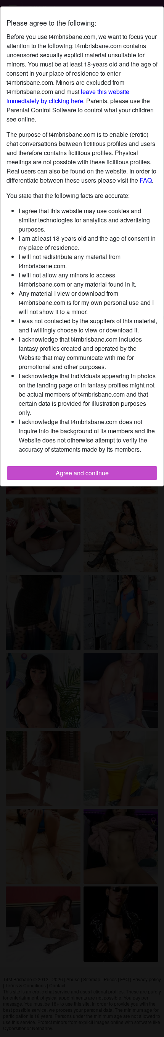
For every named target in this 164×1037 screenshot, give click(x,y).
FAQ (146, 180)
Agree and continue (82, 472)
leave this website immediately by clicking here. (67, 96)
